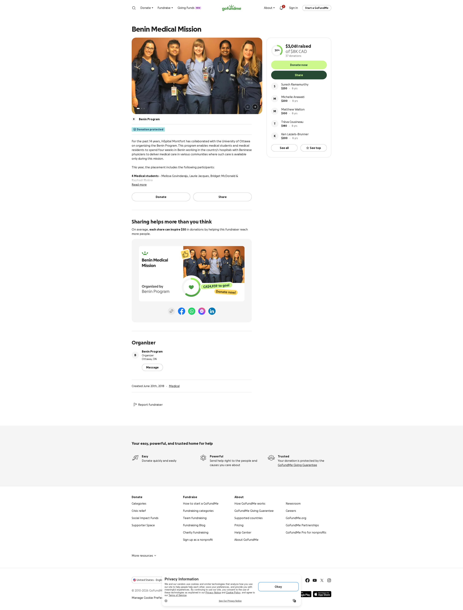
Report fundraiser (150, 404)
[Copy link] (171, 311)
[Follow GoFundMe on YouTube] (314, 580)
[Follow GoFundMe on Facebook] (307, 580)
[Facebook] (181, 311)
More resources (142, 555)
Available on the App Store (322, 594)
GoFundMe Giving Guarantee (297, 465)
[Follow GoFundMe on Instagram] (329, 580)
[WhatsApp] (191, 311)
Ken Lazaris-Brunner (295, 134)
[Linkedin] (212, 311)
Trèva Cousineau (292, 121)
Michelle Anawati (292, 97)
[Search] (133, 8)
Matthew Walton (293, 109)
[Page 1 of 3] (138, 108)
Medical (174, 386)
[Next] (255, 107)
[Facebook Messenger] (201, 311)
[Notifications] (281, 8)
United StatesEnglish (150, 580)
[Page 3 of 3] (144, 108)
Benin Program (152, 351)
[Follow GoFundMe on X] (322, 580)
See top (315, 148)
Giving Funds (189, 7)
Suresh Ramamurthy (294, 84)
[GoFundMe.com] (231, 8)
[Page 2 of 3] (141, 108)
